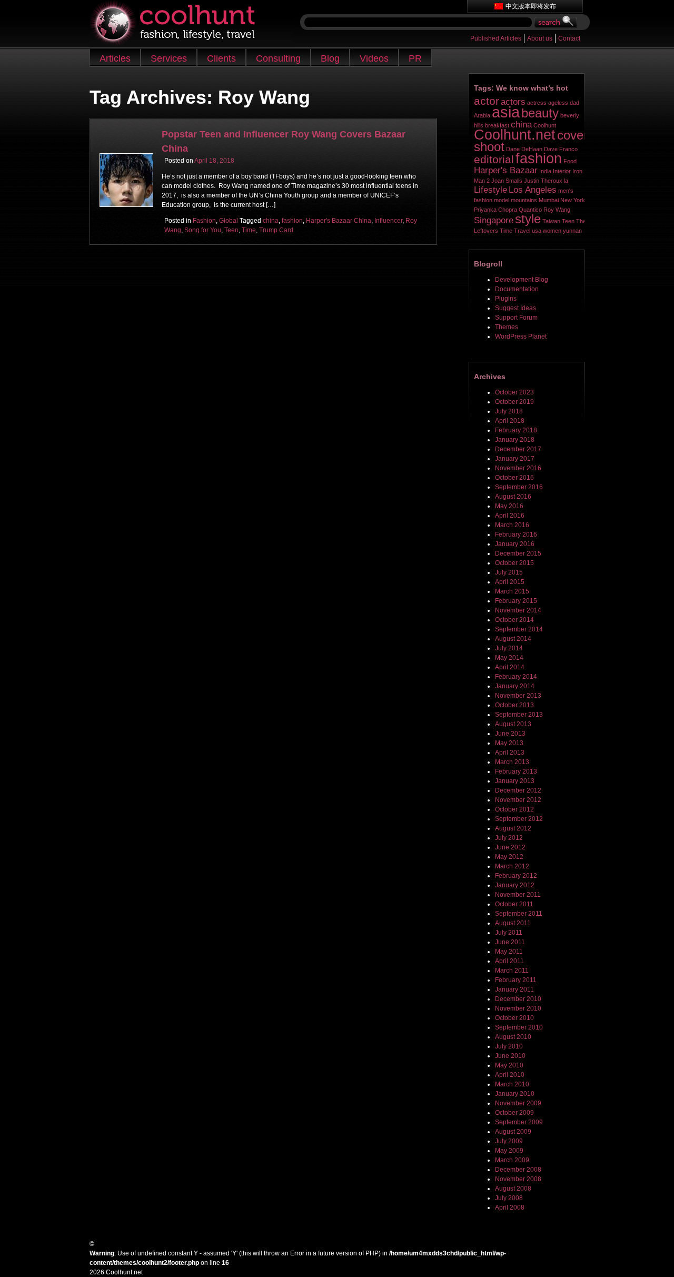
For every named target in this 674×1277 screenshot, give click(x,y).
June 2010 (510, 1056)
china (271, 220)
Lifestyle (490, 190)
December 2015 (518, 553)
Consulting (278, 58)
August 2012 (513, 828)
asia (506, 112)
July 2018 (509, 411)
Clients (221, 58)
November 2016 (518, 468)
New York (572, 200)
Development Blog (521, 279)
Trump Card (276, 230)
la (566, 180)
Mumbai (549, 200)
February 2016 (516, 534)
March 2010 (512, 1084)
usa (536, 230)
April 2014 (509, 667)
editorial (494, 159)
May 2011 (509, 951)
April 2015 (509, 582)
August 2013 (513, 724)
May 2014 (509, 657)
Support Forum (516, 317)
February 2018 (516, 430)
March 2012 (512, 866)
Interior (562, 171)
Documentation (517, 289)
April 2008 (509, 1207)
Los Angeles (533, 190)
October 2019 (514, 401)
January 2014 (514, 686)
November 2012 (518, 800)
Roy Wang (556, 209)
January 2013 (514, 781)
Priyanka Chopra (495, 209)
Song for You (202, 230)
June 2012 (510, 847)
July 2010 (509, 1046)
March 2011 (512, 970)
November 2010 (518, 1008)
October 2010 (514, 1018)
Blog (330, 58)
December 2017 (518, 449)
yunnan (572, 230)
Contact (569, 38)
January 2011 (514, 989)
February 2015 (516, 601)
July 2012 (509, 838)
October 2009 (514, 1112)
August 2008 (513, 1188)
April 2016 (509, 515)
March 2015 (512, 591)
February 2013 (516, 771)
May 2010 (509, 1065)
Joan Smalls (506, 180)
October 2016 (514, 477)
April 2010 (509, 1074)
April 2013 (509, 752)
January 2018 (514, 439)
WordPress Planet (521, 336)
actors (513, 102)
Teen (231, 230)
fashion (292, 220)
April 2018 (509, 420)
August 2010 (513, 1037)
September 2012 (519, 819)
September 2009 (519, 1122)
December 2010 (518, 999)
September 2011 (518, 913)
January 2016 (514, 544)
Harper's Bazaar (506, 170)
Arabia (482, 115)
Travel (522, 230)
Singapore (493, 220)
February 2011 (516, 980)
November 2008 (518, 1179)
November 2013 (518, 695)
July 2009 (509, 1141)
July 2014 (509, 648)
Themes (506, 327)
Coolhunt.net (515, 135)
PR (415, 58)
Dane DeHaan (524, 149)
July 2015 (509, 572)
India (545, 171)
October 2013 (514, 705)
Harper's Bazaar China (338, 220)
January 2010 (514, 1093)
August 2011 (513, 923)
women (552, 230)
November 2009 (518, 1103)
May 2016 (509, 506)
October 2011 (514, 904)
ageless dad (563, 103)
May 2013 (509, 743)
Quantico (530, 209)
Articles (115, 58)
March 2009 (512, 1160)
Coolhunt (544, 125)
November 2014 (518, 610)
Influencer (388, 220)
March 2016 (512, 525)
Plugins (506, 298)
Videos (374, 58)
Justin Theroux (543, 180)
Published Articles (495, 38)
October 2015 (514, 563)
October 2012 (514, 809)
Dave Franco (561, 149)
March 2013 (512, 762)
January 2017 (514, 458)
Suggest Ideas (515, 308)
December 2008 (518, 1169)
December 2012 (518, 790)
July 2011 (508, 932)
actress (537, 103)
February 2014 (516, 676)
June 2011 (510, 942)
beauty (540, 113)
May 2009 (509, 1150)
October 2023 (514, 392)
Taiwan (551, 221)
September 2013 (519, 714)
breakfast (497, 125)
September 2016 (519, 487)
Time (249, 230)
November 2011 (518, 894)
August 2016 (513, 496)
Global (228, 220)
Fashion (204, 220)
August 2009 (513, 1131)
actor (486, 101)
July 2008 (509, 1198)
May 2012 (509, 856)
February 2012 (516, 875)
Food (570, 161)
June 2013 (510, 733)
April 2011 (509, 961)
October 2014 (514, 619)
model (501, 200)
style (528, 219)
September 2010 (519, 1027)
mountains (524, 200)
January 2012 (514, 885)
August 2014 (513, 638)
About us (539, 38)
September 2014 (519, 629)
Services (169, 58)
